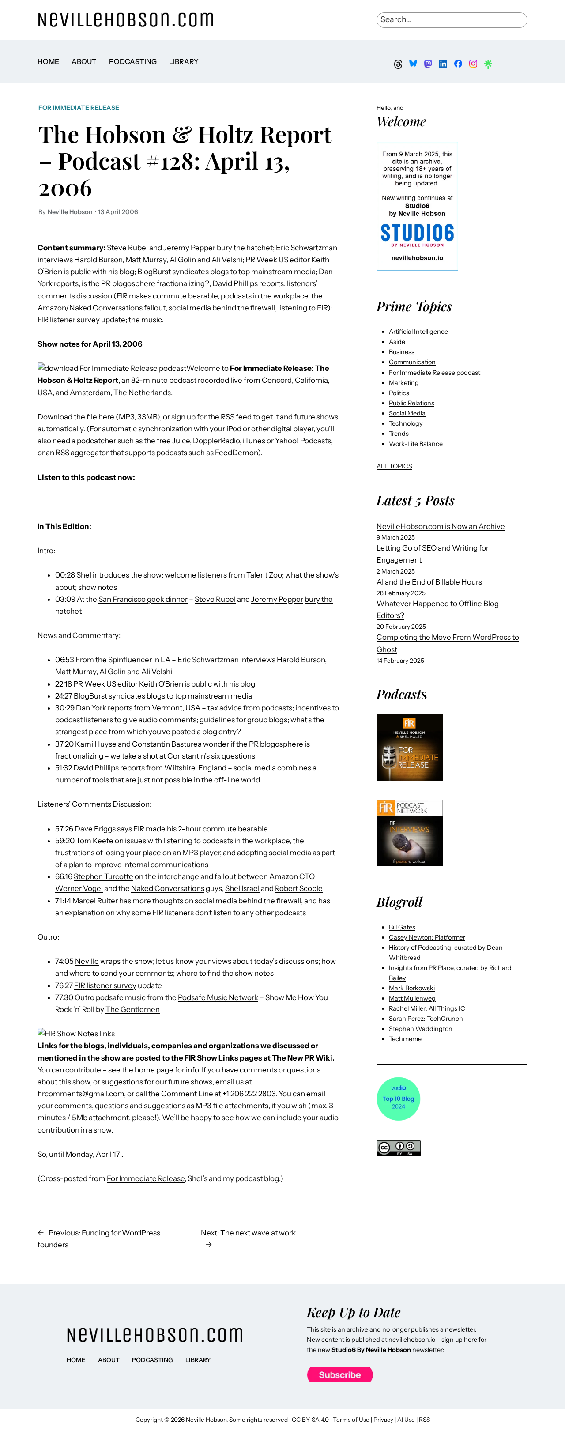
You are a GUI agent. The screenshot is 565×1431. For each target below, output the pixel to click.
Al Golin (112, 671)
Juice (181, 440)
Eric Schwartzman (208, 659)
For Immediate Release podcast (434, 373)
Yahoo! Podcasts (303, 440)
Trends (399, 434)
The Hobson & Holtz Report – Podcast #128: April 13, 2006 (184, 160)
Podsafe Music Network (218, 997)
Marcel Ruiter (95, 900)
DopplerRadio (216, 440)
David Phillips (96, 767)
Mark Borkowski (412, 988)
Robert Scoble (299, 888)
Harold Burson (301, 659)
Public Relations (411, 403)
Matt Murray (75, 671)
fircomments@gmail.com (81, 1093)
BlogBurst (90, 695)
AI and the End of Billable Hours (429, 582)
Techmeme (405, 1039)
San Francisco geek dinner (143, 599)
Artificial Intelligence (418, 332)
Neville (87, 961)
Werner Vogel (79, 888)
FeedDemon (236, 452)
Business (401, 352)
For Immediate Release (78, 108)
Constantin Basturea (167, 744)
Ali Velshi (156, 671)
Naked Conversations (167, 888)
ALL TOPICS (394, 466)
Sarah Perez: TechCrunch (426, 1019)
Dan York (91, 707)
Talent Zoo (264, 574)
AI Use (406, 1419)
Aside (397, 342)
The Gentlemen (132, 1009)
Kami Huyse (96, 744)
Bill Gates (402, 927)
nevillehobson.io (411, 1340)
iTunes (254, 440)
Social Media (407, 413)
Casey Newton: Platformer (427, 937)
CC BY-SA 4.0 (310, 1419)
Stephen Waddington (420, 1029)
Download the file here (76, 416)
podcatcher (96, 440)
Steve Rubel (215, 599)
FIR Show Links (211, 1057)
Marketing (404, 383)
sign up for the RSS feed (211, 416)
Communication (412, 362)
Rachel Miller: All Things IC (427, 1008)
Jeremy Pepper (277, 599)
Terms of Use (351, 1419)
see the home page (140, 1069)
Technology (406, 423)
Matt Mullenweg (412, 998)
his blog (242, 684)
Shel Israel (242, 888)
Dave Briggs (95, 828)
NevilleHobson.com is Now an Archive (441, 526)
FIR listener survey (105, 985)
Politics (399, 393)
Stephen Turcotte (103, 876)
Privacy (383, 1419)
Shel (83, 574)
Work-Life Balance (416, 444)
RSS (424, 1419)
